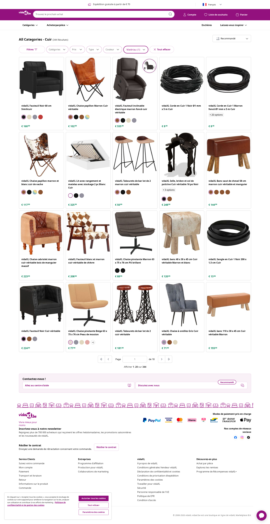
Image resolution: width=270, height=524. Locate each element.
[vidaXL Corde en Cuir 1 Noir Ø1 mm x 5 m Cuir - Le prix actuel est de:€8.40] (181, 79)
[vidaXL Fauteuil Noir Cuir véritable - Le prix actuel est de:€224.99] (41, 304)
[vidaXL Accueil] (25, 13)
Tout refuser (93, 505)
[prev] (108, 359)
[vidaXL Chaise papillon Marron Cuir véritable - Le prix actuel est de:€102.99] (88, 79)
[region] (57, 506)
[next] (161, 359)
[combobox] (104, 14)
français (212, 4)
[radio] (23, 117)
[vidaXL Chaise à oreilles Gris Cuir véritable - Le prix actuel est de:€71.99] (181, 304)
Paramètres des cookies (150, 479)
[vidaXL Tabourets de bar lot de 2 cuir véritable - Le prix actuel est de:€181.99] (135, 304)
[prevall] (101, 359)
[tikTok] (248, 437)
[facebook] (235, 437)
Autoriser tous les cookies (93, 498)
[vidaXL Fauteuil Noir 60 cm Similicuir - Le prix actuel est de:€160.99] (41, 79)
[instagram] (242, 437)
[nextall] (168, 359)
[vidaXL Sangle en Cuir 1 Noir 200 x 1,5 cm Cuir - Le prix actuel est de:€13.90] (228, 233)
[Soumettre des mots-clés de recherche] (170, 14)
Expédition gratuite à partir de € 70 (111, 4)
